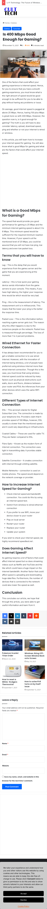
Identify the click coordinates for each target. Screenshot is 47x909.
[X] (11, 615)
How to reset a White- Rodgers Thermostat (9, 682)
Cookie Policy (23, 906)
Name (5, 743)
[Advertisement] (23, 182)
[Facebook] (5, 615)
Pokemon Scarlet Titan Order (10, 654)
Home (7, 23)
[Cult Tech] (10, 11)
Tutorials (16, 29)
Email (5, 755)
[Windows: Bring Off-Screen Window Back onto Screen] (35, 645)
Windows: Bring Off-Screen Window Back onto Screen (34, 656)
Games (14, 23)
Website (5, 766)
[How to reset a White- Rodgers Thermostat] (12, 671)
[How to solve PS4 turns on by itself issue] (35, 672)
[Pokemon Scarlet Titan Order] (12, 645)
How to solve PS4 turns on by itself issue (33, 684)
